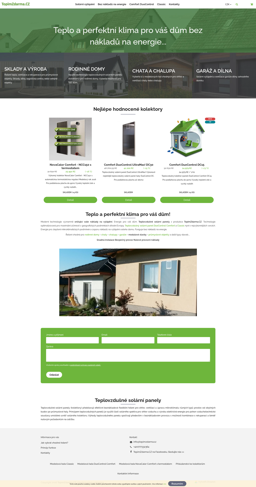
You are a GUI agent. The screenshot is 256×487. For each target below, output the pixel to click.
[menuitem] (85, 4)
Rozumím (177, 483)
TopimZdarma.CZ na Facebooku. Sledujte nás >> (158, 452)
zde (164, 484)
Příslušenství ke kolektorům (190, 464)
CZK (227, 4)
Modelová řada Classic (62, 464)
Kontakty (45, 452)
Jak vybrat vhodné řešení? (54, 442)
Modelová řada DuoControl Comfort (96, 464)
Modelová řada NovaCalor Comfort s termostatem (145, 464)
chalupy (113, 234)
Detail (70, 199)
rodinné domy (92, 234)
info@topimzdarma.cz (144, 441)
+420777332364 (141, 446)
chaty (104, 234)
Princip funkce (48, 447)
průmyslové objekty (159, 234)
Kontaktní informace (128, 473)
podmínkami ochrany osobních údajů (85, 365)
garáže (122, 234)
